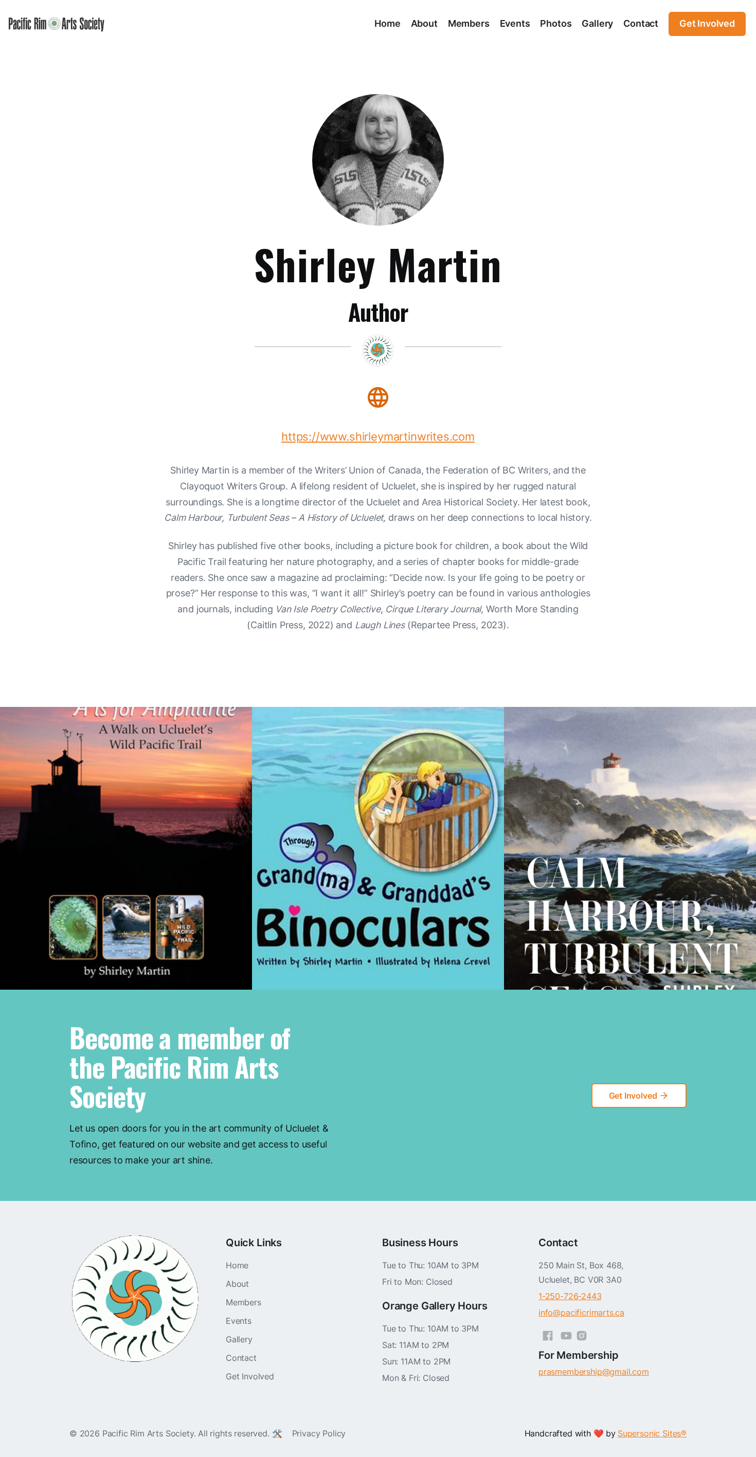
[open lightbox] (126, 848)
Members (469, 23)
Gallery (597, 23)
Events (515, 23)
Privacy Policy (319, 1433)
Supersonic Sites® (652, 1433)
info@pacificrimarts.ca (581, 1312)
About (424, 23)
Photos (555, 23)
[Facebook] (548, 1334)
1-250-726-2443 (570, 1296)
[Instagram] (581, 1334)
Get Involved (250, 1376)
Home (387, 23)
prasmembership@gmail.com (593, 1372)
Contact (640, 23)
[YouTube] (566, 1334)
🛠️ (277, 1433)
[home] (56, 24)
